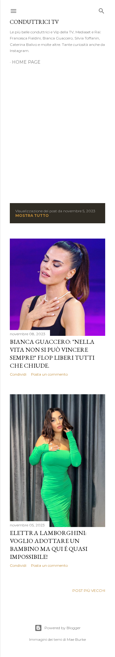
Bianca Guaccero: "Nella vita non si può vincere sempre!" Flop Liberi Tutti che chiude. (52, 353)
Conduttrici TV (34, 21)
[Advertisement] (57, 130)
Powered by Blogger (62, 627)
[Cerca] (101, 10)
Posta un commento (49, 374)
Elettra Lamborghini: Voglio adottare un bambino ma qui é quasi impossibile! (48, 545)
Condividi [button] (18, 374)
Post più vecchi (88, 590)
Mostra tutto (32, 215)
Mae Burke (76, 639)
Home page (26, 62)
